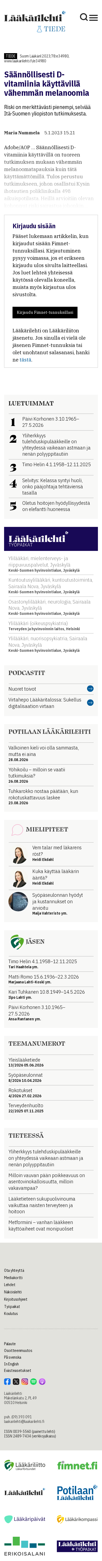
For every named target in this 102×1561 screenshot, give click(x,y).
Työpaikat (12, 1306)
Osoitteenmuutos (18, 1350)
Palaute (10, 1343)
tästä (25, 360)
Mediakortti (13, 1277)
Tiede (11, 56)
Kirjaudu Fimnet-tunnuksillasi (45, 312)
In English (11, 1364)
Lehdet (9, 1284)
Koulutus (11, 1313)
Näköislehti (13, 1292)
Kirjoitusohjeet (15, 1299)
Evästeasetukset (17, 1370)
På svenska (12, 1357)
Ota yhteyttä (14, 1270)
